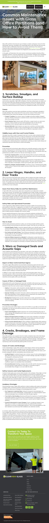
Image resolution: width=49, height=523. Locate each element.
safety (43, 183)
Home (28, 479)
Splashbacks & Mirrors (7, 497)
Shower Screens (6, 502)
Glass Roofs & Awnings (7, 504)
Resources (29, 487)
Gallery (28, 483)
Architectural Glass (6, 495)
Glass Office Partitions (19, 495)
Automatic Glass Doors (18, 503)
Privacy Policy (29, 489)
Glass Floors (17, 510)
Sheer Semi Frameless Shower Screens (7, 500)
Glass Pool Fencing (18, 508)
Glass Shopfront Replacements (18, 500)
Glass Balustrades (18, 506)
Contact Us (29, 485)
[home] (9, 7)
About (28, 481)
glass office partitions (35, 48)
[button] (45, 7)
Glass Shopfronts (18, 497)
